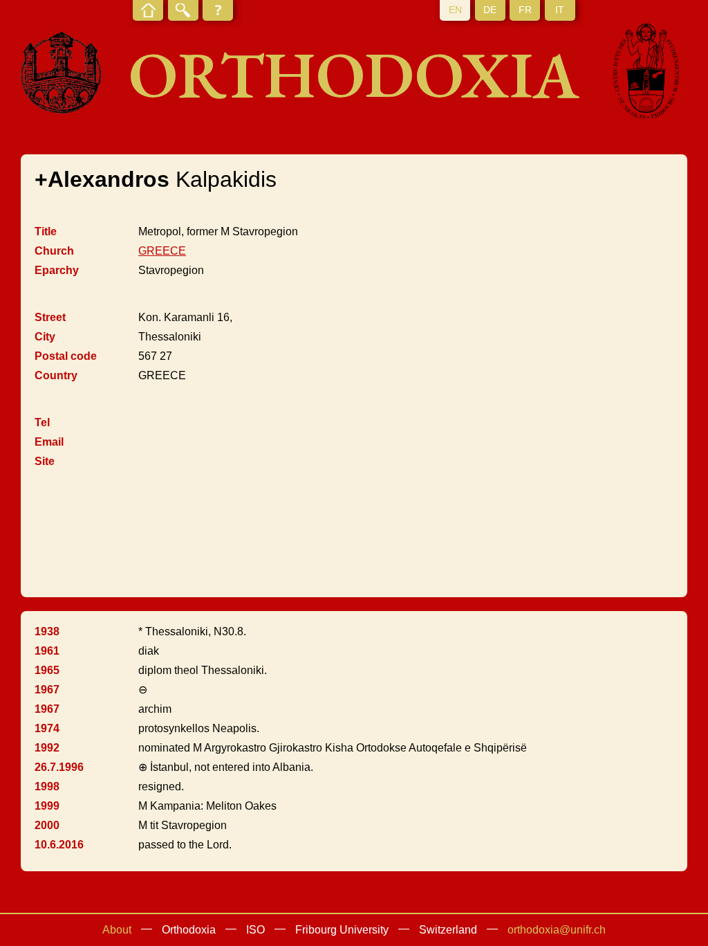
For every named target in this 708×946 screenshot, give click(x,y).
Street (50, 317)
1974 (47, 728)
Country (56, 375)
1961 (47, 651)
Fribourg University (342, 930)
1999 (47, 806)
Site (45, 461)
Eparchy (57, 270)
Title (46, 231)
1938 (47, 631)
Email (49, 442)
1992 (47, 748)
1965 (47, 670)
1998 (47, 786)
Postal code (66, 356)
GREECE (162, 251)
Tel (42, 422)
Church (54, 251)
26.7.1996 (59, 767)
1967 (47, 689)
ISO (255, 930)
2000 (47, 825)
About (116, 930)
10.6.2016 (59, 845)
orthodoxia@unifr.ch (556, 930)
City (45, 337)
